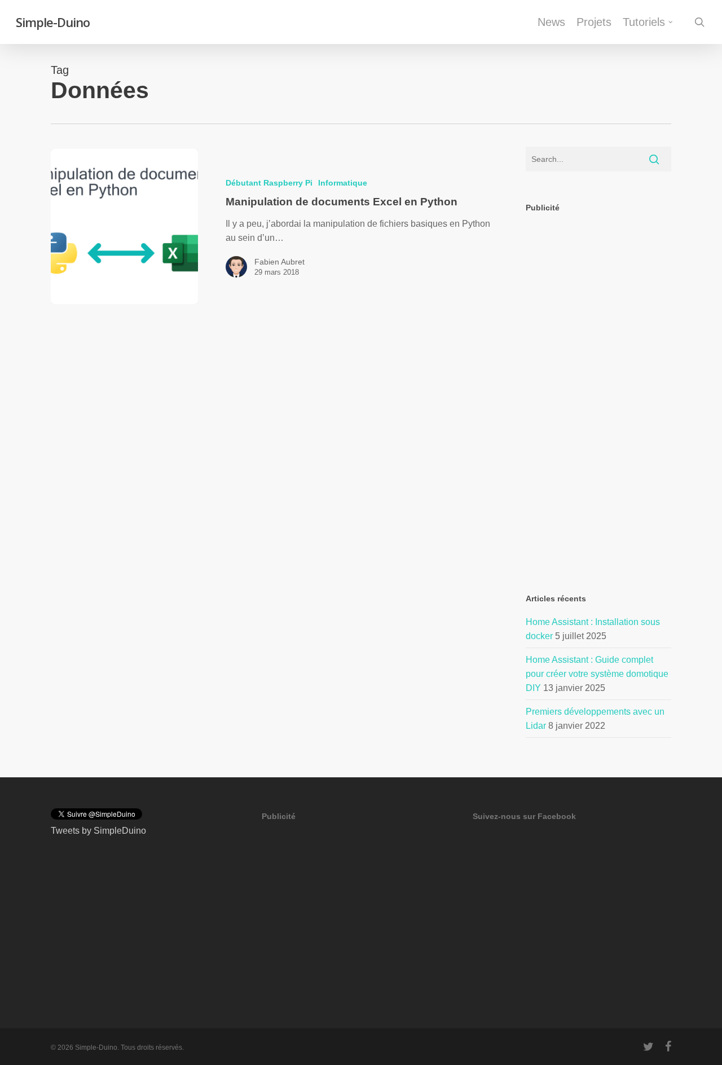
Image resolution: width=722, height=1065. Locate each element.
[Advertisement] (599, 316)
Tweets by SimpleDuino (98, 830)
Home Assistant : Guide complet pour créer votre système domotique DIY (597, 674)
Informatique (342, 182)
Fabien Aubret (279, 261)
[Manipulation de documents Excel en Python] (124, 226)
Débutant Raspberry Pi (269, 182)
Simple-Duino (53, 22)
